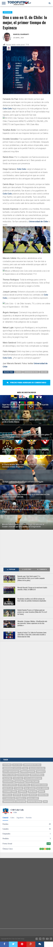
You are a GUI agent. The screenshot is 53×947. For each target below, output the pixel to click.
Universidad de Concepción (14, 801)
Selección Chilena (37, 768)
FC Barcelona (9, 798)
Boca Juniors (42, 788)
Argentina (19, 781)
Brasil (41, 791)
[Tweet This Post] (13, 944)
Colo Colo (7, 108)
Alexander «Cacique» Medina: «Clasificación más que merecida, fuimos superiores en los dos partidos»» (32, 623)
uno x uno (44, 372)
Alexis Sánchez (9, 785)
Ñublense (33, 791)
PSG (45, 801)
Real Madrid (30, 788)
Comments (43, 569)
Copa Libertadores (11, 771)
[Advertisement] (26, 547)
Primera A (21, 798)
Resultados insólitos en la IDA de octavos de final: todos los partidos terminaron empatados (32, 600)
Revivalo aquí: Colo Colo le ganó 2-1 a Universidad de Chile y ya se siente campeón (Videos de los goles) (31, 578)
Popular (12, 569)
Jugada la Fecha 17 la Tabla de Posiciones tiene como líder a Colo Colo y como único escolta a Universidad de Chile (32, 635)
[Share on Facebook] (4, 944)
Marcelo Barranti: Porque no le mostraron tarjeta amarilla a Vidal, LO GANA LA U (32, 589)
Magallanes (32, 798)
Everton (17, 795)
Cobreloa (7, 795)
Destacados (23, 775)
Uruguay (32, 795)
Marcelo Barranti (21, 34)
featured (19, 372)
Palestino (7, 778)
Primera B (41, 771)
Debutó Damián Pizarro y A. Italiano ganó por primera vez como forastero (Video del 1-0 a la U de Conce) (32, 612)
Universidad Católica (12, 768)
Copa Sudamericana (33, 778)
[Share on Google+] (30, 944)
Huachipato (8, 781)
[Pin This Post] (22, 944)
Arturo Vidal (23, 785)
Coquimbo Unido (9, 791)
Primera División (27, 771)
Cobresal (22, 791)
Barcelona (43, 795)
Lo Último (27, 569)
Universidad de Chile (38, 221)
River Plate (7, 788)
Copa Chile (18, 778)
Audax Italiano (32, 781)
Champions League (39, 785)
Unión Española (36, 775)
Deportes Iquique (34, 801)
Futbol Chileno (9, 775)
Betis (25, 795)
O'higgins (18, 788)
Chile (25, 768)
